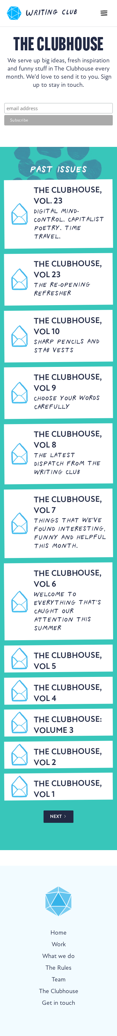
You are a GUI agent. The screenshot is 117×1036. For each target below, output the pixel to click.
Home (58, 932)
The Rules (59, 967)
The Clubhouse (58, 991)
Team (59, 979)
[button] (104, 13)
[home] (49, 13)
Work (59, 944)
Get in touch (58, 1002)
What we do (58, 956)
